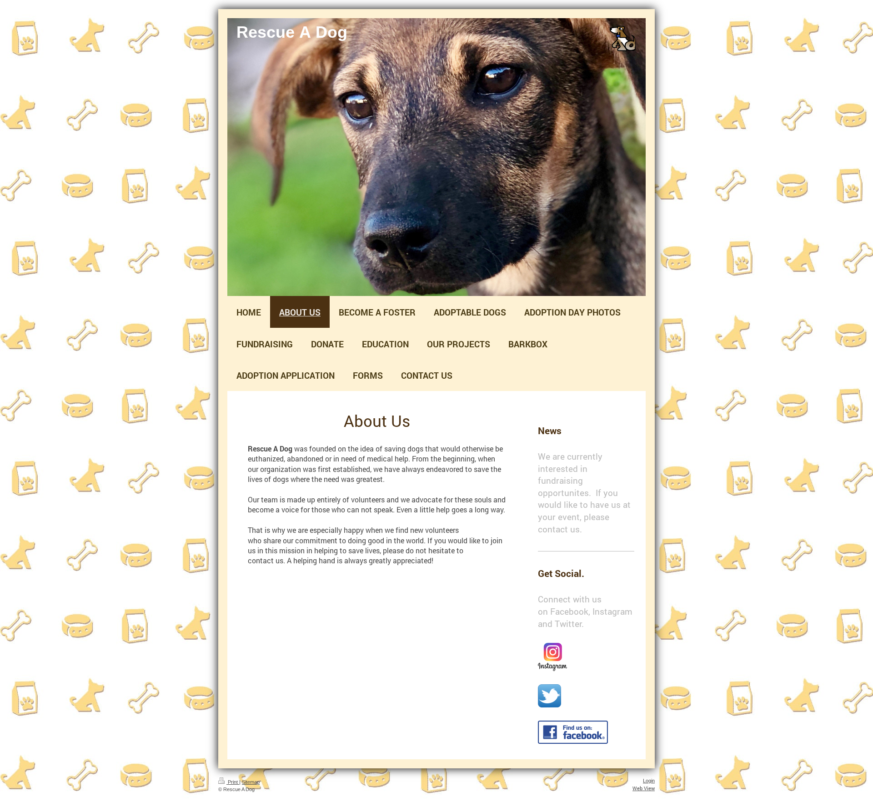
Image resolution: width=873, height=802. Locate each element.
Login (649, 780)
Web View (643, 788)
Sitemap (251, 782)
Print (232, 782)
